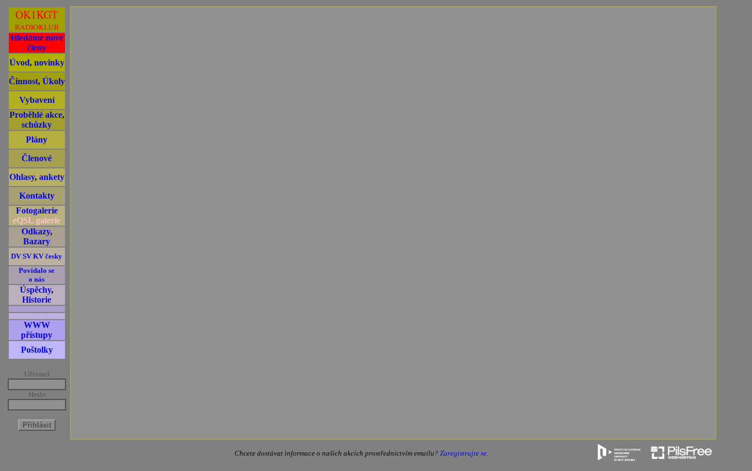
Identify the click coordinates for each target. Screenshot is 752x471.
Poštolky (37, 349)
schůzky (36, 124)
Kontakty (37, 195)
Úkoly (53, 81)
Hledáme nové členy (36, 42)
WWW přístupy (36, 329)
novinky (49, 62)
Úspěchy (35, 289)
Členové (36, 158)
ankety (51, 177)
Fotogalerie (37, 210)
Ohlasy (22, 177)
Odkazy (35, 231)
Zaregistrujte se (463, 453)
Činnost (23, 81)
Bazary (36, 241)
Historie (36, 299)
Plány (36, 139)
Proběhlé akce (35, 114)
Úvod (19, 62)
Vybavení (37, 100)
